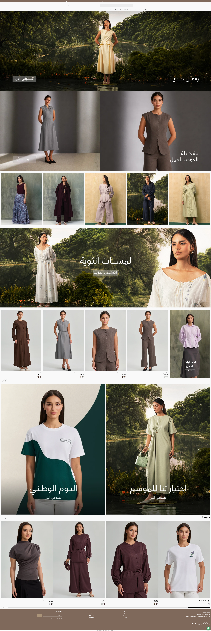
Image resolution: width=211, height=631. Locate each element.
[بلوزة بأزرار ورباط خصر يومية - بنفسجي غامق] (157, 604)
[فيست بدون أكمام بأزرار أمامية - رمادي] (125, 377)
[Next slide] (2, 380)
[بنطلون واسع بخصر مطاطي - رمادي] (167, 377)
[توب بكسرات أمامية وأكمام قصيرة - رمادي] (52, 604)
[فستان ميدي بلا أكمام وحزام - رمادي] (83, 377)
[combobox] (116, 5)
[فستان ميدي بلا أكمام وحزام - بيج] (80, 377)
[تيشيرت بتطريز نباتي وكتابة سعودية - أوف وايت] (209, 604)
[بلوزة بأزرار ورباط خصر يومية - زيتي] (154, 604)
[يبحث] (101, 5)
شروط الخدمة (48, 618)
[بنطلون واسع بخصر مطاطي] (147, 340)
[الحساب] (69, 5)
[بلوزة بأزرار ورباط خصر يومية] (132, 560)
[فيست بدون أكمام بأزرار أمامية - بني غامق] (123, 377)
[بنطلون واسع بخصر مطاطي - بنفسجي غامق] (104, 604)
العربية (66, 1)
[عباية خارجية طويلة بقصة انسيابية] (21, 340)
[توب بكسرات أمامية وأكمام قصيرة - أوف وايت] (49, 604)
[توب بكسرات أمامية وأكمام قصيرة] (27, 560)
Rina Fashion (205, 627)
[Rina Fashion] (190, 344)
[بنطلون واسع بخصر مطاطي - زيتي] (102, 604)
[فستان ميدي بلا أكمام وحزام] (63, 340)
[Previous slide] (5, 380)
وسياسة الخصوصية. (43, 618)
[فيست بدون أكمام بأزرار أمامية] (105, 340)
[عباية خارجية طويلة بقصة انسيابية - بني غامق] (38, 377)
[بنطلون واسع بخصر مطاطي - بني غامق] (165, 377)
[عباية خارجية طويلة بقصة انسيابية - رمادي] (40, 377)
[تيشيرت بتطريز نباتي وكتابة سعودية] (184, 560)
